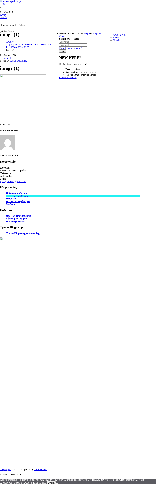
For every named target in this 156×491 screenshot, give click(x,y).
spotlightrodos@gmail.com (13, 181)
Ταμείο (3, 17)
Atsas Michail (40, 469)
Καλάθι (3, 14)
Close (62, 36)
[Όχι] (57, 483)
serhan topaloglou (18, 60)
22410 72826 (18, 25)
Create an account (67, 77)
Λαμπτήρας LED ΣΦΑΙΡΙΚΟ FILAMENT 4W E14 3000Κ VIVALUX (29, 46)
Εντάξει (51, 483)
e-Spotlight (5, 469)
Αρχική (9, 42)
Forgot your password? (70, 48)
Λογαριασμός (119, 35)
